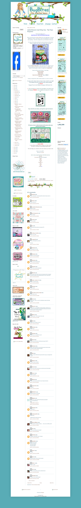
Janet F (33, 450)
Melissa (33, 314)
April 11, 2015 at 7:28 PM (34, 425)
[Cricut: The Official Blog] (18, 341)
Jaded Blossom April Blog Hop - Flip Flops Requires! (19, 115)
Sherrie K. (34, 306)
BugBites (65, 29)
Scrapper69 (34, 239)
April (15, 102)
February (16, 143)
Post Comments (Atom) (36, 484)
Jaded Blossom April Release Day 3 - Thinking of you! (18, 125)
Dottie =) (33, 463)
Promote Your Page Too (16, 70)
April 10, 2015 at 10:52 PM (34, 295)
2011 (15, 151)
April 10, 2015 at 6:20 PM (34, 197)
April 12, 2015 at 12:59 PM (34, 459)
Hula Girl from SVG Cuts (37, 75)
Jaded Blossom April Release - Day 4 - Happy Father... (18, 122)
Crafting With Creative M (34, 402)
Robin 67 (33, 360)
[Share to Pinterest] (44, 179)
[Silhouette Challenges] (18, 193)
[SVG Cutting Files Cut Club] (18, 190)
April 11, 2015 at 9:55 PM (34, 447)
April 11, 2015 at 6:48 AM (34, 357)
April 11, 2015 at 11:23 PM (34, 453)
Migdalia (33, 398)
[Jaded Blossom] (19, 172)
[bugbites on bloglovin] (63, 145)
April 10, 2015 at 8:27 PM (34, 269)
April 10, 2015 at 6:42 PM (34, 222)
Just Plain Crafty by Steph (36, 292)
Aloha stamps (40, 73)
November (16, 92)
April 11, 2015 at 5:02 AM (34, 323)
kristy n (33, 373)
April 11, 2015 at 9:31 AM (34, 363)
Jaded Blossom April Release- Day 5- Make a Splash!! (19, 118)
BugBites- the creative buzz (17, 51)
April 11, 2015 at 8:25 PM (34, 431)
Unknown (33, 194)
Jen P (33, 469)
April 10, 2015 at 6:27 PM (34, 203)
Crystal (42, 152)
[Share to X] (42, 179)
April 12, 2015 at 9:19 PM (34, 472)
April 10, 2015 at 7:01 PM (34, 229)
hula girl (40, 180)
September (17, 95)
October (16, 94)
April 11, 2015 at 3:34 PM (34, 388)
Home (41, 482)
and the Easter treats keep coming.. (18, 136)
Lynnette (33, 219)
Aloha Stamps (32, 180)
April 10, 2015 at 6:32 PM (34, 209)
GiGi (33, 353)
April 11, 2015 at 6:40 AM (34, 342)
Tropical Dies (49, 68)
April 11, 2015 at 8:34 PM (34, 437)
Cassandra (36, 157)
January (16, 145)
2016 (15, 88)
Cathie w (33, 200)
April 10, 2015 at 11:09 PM (34, 311)
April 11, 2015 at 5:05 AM (34, 330)
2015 (15, 89)
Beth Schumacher (35, 213)
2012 (15, 150)
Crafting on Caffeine (35, 233)
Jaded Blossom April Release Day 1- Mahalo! (18, 132)
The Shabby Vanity (43, 496)
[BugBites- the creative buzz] (16, 69)
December (16, 91)
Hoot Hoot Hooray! (18, 134)
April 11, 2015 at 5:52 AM (34, 336)
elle (41, 156)
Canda (40, 166)
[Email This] (40, 179)
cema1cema (34, 385)
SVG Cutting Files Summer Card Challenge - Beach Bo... (18, 110)
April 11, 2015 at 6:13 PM (34, 410)
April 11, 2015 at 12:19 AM (34, 317)
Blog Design (37, 496)
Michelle (33, 272)
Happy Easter (17, 138)
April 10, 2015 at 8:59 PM (34, 283)
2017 (15, 86)
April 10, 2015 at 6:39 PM (34, 216)
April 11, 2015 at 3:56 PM (34, 394)
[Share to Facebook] (43, 179)
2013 (15, 148)
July (15, 98)
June (16, 99)
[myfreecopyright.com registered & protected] (63, 149)
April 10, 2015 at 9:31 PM (34, 289)
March (16, 142)
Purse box (41, 76)
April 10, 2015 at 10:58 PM (34, 302)
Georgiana (34, 475)
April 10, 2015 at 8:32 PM (34, 276)
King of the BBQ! (17, 113)
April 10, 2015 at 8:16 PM (34, 263)
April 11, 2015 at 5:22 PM (34, 404)
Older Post (51, 482)
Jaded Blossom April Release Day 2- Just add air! (18, 128)
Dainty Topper (37, 180)
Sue (32, 225)
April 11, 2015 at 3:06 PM (34, 382)
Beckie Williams (35, 422)
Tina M (33, 339)
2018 (15, 85)
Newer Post (30, 482)
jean (33, 428)
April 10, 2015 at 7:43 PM (34, 250)
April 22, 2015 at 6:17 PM (34, 478)
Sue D (33, 456)
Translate (21, 77)
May (15, 101)
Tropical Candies (40, 71)
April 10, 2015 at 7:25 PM (34, 244)
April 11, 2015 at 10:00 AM (34, 369)
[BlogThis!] (41, 179)
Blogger (42, 492)
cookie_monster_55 (35, 280)
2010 (15, 153)
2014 (15, 147)
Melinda (33, 379)
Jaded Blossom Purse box (46, 180)
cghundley (34, 441)
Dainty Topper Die (34, 65)
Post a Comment (31, 480)
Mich (40, 156)
